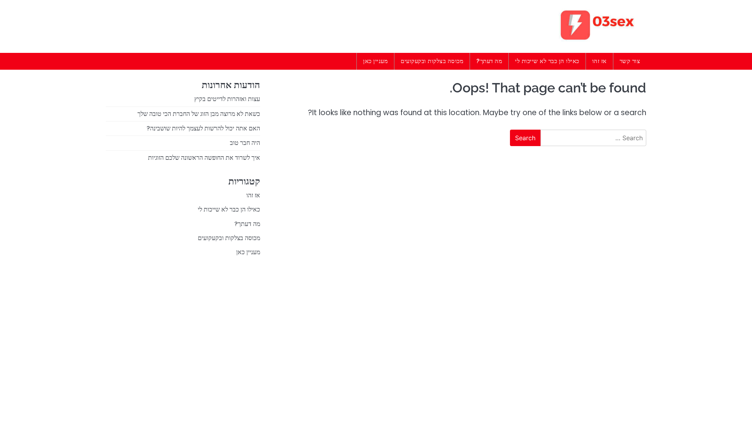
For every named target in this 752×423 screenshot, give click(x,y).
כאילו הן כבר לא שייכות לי (547, 61)
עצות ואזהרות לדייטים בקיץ (227, 98)
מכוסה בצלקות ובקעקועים (432, 61)
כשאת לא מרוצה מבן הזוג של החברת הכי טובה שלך (198, 113)
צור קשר (630, 61)
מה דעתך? (489, 61)
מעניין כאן (375, 61)
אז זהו (599, 61)
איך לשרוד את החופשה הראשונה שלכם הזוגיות (204, 157)
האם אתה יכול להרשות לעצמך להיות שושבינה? (203, 128)
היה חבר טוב (245, 142)
